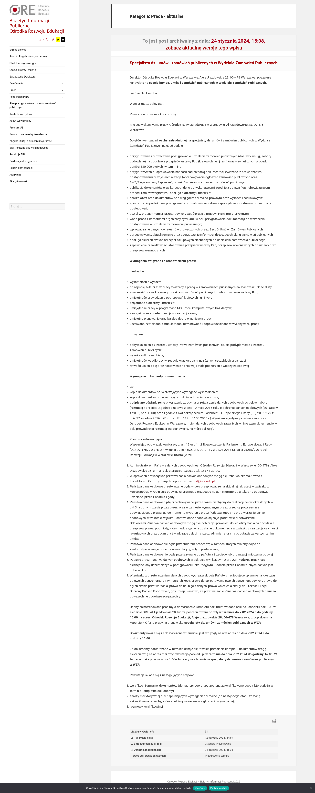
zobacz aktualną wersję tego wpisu (204, 48)
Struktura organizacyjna (23, 63)
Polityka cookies (218, 788)
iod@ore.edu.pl (204, 481)
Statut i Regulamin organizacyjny (28, 56)
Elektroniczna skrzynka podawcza (29, 147)
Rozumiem (200, 788)
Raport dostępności (21, 167)
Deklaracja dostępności (23, 161)
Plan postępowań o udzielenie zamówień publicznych (33, 105)
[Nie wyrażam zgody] (311, 788)
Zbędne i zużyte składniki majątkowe (31, 141)
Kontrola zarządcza (21, 114)
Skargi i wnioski (18, 181)
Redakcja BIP (17, 154)
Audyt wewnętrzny (20, 120)
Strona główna (18, 49)
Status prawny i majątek (23, 69)
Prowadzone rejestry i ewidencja (28, 134)
